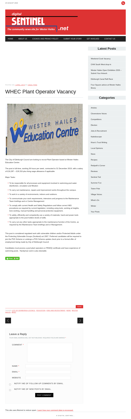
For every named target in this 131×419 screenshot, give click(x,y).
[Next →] (80, 320)
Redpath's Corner (98, 165)
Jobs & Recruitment (99, 131)
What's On (95, 200)
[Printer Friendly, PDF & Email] (12, 259)
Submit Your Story (72, 38)
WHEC (14, 312)
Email (15, 372)
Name (15, 366)
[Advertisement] (44, 61)
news (68, 310)
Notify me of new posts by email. (33, 389)
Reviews (94, 171)
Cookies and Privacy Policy (45, 38)
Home (10, 38)
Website (16, 378)
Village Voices (96, 194)
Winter (93, 206)
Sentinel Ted (96, 177)
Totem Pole (95, 189)
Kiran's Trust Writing (99, 142)
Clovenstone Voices (99, 114)
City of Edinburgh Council (23, 310)
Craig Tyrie (32, 85)
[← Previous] (8, 320)
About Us (22, 38)
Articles (94, 108)
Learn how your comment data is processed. (55, 410)
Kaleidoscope (96, 137)
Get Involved (93, 38)
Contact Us (109, 38)
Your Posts (95, 212)
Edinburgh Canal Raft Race (102, 79)
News (79, 307)
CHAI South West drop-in (101, 64)
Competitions (96, 119)
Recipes (94, 160)
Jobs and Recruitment (55, 310)
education (40, 310)
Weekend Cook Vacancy (101, 59)
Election (94, 125)
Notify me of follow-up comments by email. (39, 383)
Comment (18, 345)
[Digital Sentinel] (41, 32)
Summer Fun (96, 183)
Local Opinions (97, 148)
